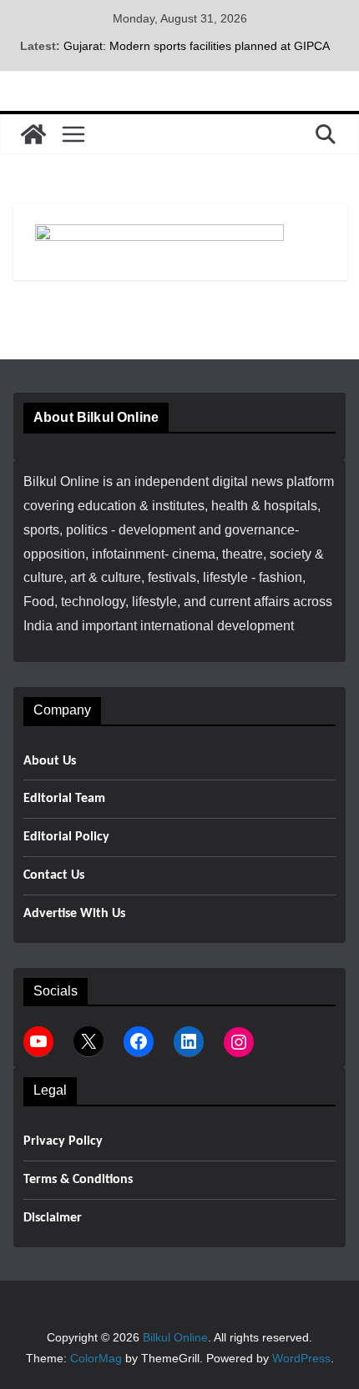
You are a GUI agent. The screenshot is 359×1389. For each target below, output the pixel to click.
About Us (49, 761)
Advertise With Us (74, 913)
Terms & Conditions (78, 1179)
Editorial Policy (66, 837)
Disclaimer (52, 1218)
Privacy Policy (63, 1141)
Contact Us (53, 875)
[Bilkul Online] (33, 134)
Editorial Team (64, 798)
